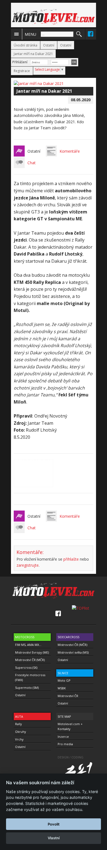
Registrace (22, 70)
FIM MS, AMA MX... (28, 645)
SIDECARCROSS (68, 637)
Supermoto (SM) (27, 688)
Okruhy (20, 732)
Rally (18, 724)
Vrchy (19, 739)
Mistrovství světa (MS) (73, 652)
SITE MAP (64, 716)
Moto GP (64, 680)
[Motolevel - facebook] (90, 34)
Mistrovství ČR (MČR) (30, 660)
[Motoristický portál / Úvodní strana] (53, 17)
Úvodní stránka (25, 45)
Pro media (65, 744)
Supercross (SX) (26, 667)
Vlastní (54, 838)
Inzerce (63, 736)
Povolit (54, 824)
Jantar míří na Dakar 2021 (33, 53)
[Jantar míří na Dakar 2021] (39, 83)
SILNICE (63, 673)
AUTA (19, 716)
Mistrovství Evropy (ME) (32, 652)
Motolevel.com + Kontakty (70, 726)
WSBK (62, 688)
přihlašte (71, 559)
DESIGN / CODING (70, 757)
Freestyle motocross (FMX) (30, 677)
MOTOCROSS (24, 637)
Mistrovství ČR (68, 696)
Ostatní (48, 45)
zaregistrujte (27, 565)
